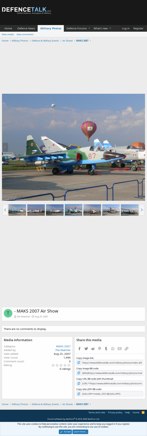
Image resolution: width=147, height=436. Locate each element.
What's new (101, 28)
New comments (25, 34)
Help (127, 412)
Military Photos (50, 28)
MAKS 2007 (63, 346)
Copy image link (84, 358)
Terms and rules (96, 412)
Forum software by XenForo (74, 419)
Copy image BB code (87, 368)
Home (8, 28)
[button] (89, 28)
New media (8, 34)
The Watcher (23, 316)
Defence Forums (77, 28)
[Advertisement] (73, 68)
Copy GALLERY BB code (88, 389)
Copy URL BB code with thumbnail (94, 378)
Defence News (26, 28)
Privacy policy (115, 412)
